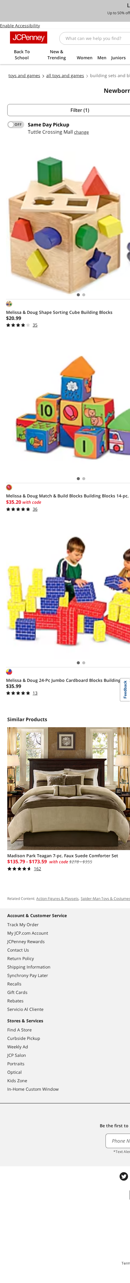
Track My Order (23, 924)
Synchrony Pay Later (27, 975)
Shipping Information (28, 967)
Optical (14, 1072)
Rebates (15, 1001)
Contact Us (18, 950)
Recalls (14, 984)
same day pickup (48, 124)
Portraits (15, 1063)
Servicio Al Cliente (25, 1009)
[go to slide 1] (78, 294)
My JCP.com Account (27, 933)
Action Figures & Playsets (57, 898)
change (81, 132)
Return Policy (20, 958)
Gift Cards (17, 992)
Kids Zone (17, 1080)
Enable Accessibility (20, 25)
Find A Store (19, 1030)
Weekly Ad (17, 1047)
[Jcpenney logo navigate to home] (28, 37)
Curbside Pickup (23, 1038)
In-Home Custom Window (33, 1089)
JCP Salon (16, 1055)
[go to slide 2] (83, 294)
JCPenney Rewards (26, 941)
